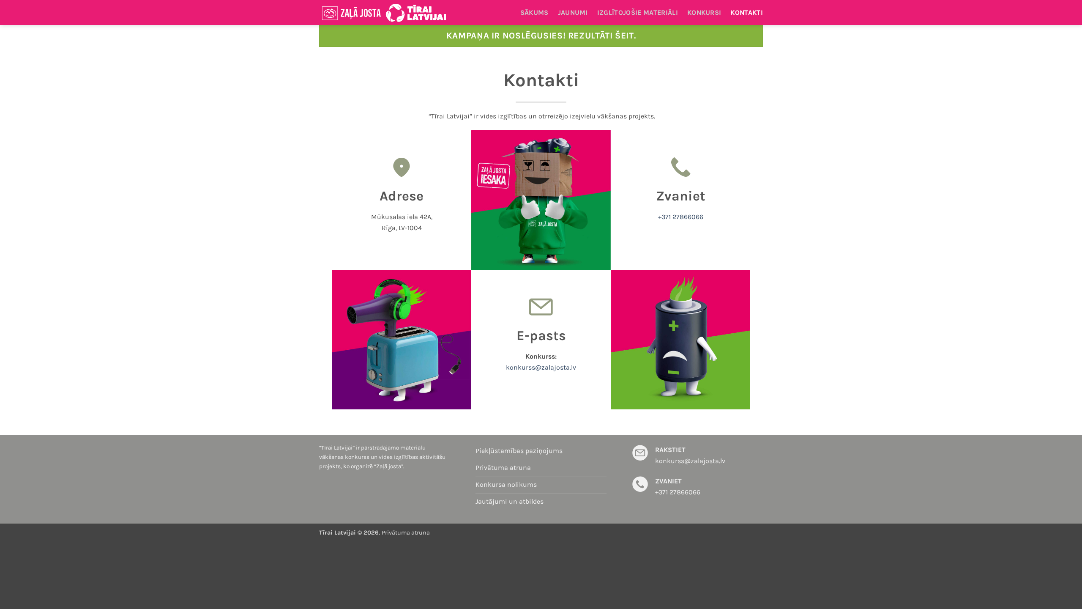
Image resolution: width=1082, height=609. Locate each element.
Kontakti (746, 12)
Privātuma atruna (406, 532)
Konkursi (704, 12)
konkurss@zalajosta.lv (541, 367)
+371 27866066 (680, 217)
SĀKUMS (534, 12)
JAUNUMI (573, 12)
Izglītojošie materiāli (637, 12)
